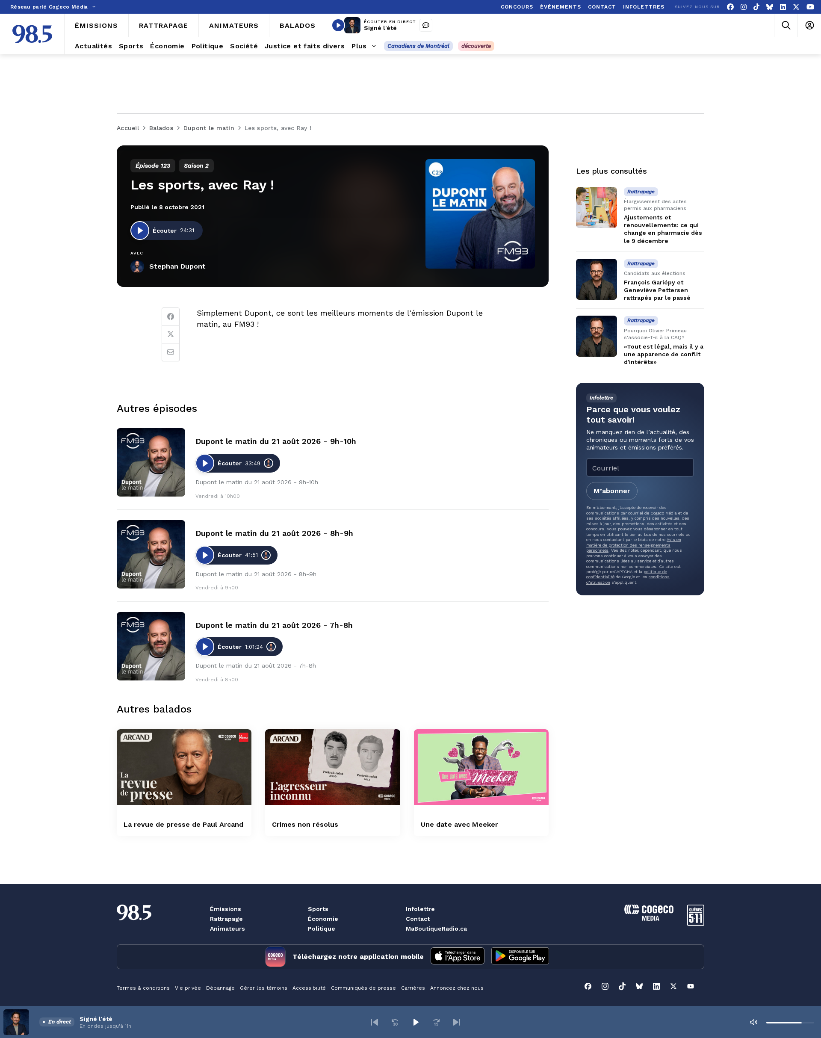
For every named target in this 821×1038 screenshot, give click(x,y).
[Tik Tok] (756, 7)
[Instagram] (744, 7)
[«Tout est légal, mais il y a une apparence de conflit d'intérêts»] (596, 336)
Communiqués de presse (363, 988)
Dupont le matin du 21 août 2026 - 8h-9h (274, 533)
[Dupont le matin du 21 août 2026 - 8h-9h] (151, 554)
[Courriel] (171, 352)
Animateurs (227, 928)
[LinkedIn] (783, 7)
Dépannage (220, 988)
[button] (374, 1022)
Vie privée (188, 988)
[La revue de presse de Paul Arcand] (184, 767)
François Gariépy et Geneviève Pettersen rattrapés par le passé (657, 290)
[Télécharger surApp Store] (457, 956)
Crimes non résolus (305, 824)
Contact (418, 918)
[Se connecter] (809, 25)
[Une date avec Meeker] (481, 767)
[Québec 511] (695, 924)
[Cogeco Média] (648, 918)
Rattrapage (226, 918)
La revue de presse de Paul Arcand (183, 824)
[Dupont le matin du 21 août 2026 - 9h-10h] (151, 462)
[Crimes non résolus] (332, 767)
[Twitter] (171, 334)
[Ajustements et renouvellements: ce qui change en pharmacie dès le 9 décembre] (596, 207)
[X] (796, 7)
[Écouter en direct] (338, 25)
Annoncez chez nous (457, 988)
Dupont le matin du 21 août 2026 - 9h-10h (275, 441)
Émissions (225, 908)
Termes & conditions (143, 988)
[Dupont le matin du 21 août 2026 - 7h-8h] (151, 646)
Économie (323, 918)
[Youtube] (810, 7)
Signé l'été (380, 27)
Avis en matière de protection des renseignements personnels (633, 545)
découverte (476, 46)
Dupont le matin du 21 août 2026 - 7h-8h (274, 625)
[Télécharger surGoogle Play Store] (520, 956)
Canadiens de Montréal (418, 46)
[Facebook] (730, 7)
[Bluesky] (769, 7)
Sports (318, 908)
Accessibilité (309, 988)
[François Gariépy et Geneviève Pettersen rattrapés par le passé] (596, 279)
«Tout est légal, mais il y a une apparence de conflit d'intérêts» (663, 354)
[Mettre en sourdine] (753, 1022)
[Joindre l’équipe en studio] (425, 25)
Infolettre (420, 908)
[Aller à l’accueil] (32, 34)
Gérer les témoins (263, 988)
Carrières (413, 988)
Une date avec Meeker (459, 824)
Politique (321, 928)
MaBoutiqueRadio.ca (436, 928)
